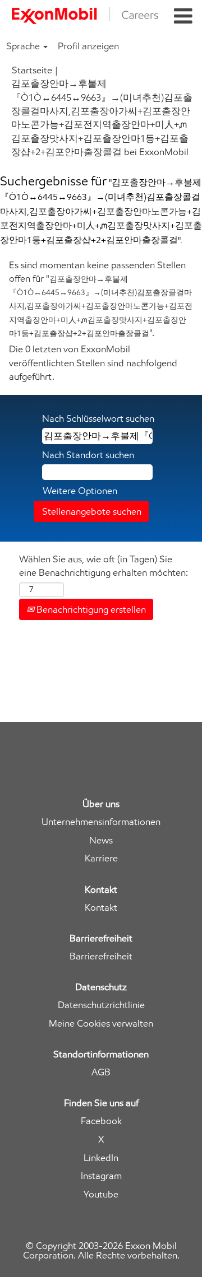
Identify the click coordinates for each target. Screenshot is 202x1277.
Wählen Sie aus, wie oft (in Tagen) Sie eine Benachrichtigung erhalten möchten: (103, 565)
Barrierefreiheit (101, 956)
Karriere (101, 858)
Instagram (101, 1176)
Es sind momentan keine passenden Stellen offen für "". (100, 298)
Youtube (101, 1194)
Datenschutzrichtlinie (101, 1005)
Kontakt (101, 907)
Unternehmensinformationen (101, 822)
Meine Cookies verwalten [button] (101, 1023)
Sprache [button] (24, 46)
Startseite (32, 70)
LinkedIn (101, 1158)
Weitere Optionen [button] (80, 490)
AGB (101, 1072)
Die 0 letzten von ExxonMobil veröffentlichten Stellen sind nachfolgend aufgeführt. (93, 362)
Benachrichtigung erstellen (90, 609)
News (101, 840)
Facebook (101, 1121)
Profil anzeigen (88, 46)
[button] (183, 16)
